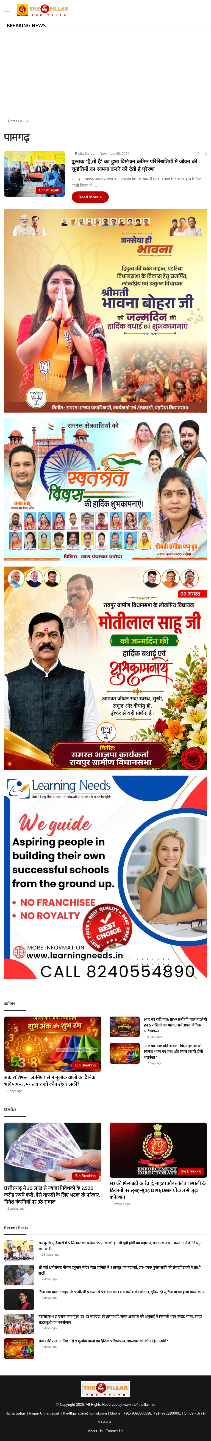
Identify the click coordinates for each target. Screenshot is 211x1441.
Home (12, 121)
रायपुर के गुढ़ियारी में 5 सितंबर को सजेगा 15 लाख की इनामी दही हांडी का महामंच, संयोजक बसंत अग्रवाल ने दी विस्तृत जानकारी (120, 1246)
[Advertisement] (105, 72)
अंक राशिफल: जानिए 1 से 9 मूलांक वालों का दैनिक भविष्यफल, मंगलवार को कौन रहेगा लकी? (49, 1081)
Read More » (90, 197)
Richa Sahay (84, 154)
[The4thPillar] (43, 10)
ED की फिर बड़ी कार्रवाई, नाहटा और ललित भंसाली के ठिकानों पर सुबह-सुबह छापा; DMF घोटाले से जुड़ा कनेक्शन (158, 1191)
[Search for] (204, 12)
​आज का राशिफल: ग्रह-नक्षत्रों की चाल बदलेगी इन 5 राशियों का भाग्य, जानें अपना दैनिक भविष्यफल (175, 1025)
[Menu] (7, 12)
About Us (95, 1431)
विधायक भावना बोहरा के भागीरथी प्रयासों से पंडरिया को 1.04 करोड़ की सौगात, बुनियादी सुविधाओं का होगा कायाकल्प (121, 1292)
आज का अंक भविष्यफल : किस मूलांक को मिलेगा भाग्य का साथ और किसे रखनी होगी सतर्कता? (173, 1052)
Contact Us (114, 1431)
